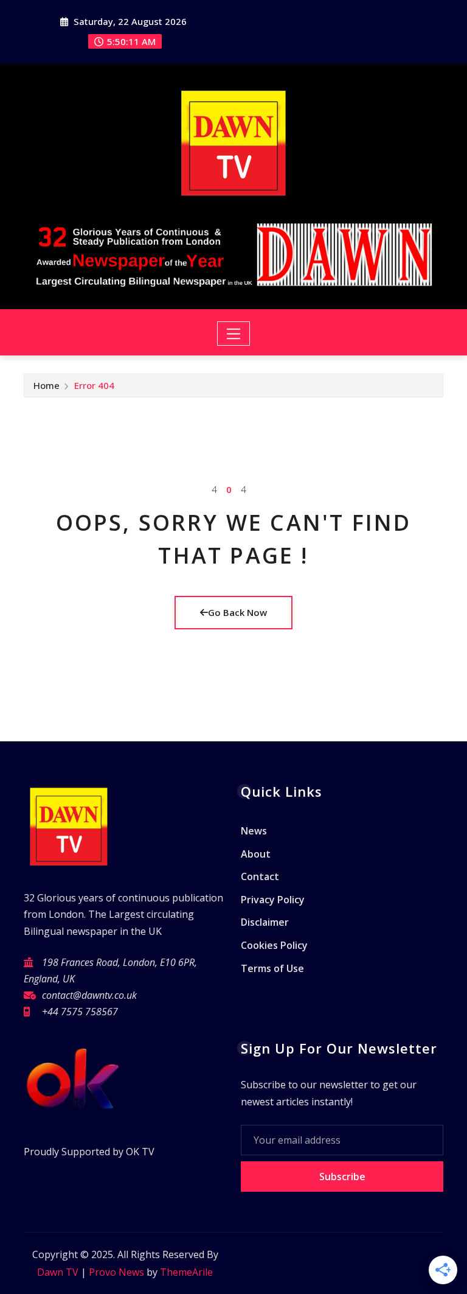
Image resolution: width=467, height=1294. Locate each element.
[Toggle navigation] (234, 333)
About (256, 854)
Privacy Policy (273, 899)
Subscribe (342, 1176)
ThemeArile (186, 1272)
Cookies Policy (274, 945)
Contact (260, 876)
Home (46, 385)
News (254, 831)
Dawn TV (57, 1272)
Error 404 (94, 385)
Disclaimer (265, 922)
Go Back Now (237, 612)
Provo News (116, 1272)
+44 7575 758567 (80, 1011)
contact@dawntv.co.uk (89, 995)
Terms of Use (272, 968)
